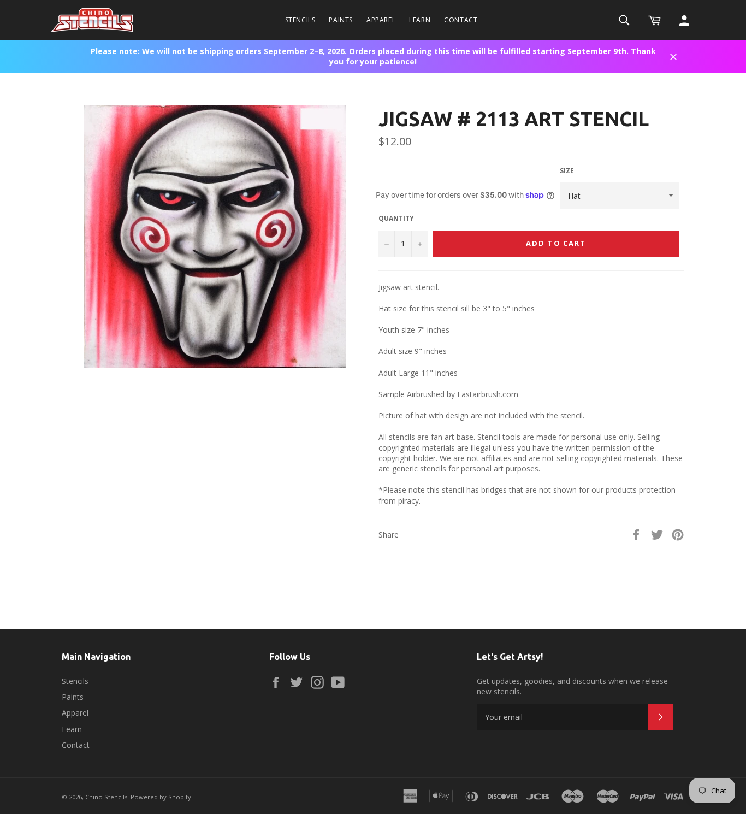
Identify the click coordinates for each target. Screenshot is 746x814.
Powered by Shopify (161, 797)
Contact (460, 20)
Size (567, 171)
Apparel (380, 20)
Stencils (300, 20)
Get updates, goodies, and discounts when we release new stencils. (572, 686)
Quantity (396, 218)
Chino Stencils (106, 797)
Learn (419, 20)
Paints (341, 20)
